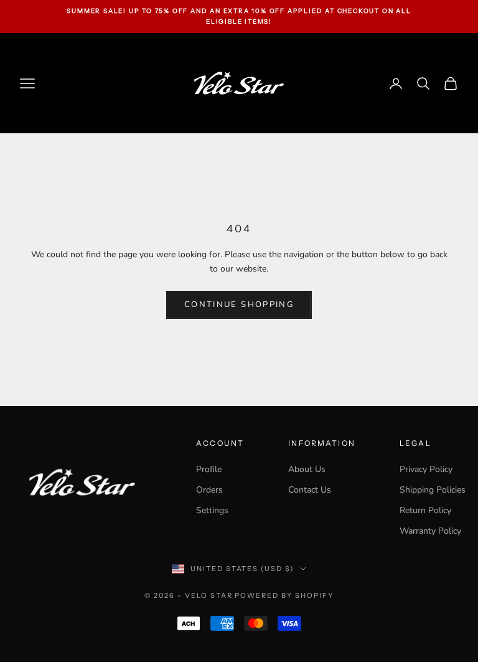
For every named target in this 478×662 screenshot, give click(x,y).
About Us (307, 469)
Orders (209, 490)
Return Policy (425, 510)
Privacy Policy (426, 469)
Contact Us (309, 490)
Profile (209, 469)
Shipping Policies (433, 490)
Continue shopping (239, 304)
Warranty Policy (430, 531)
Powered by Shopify (284, 595)
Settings (212, 510)
